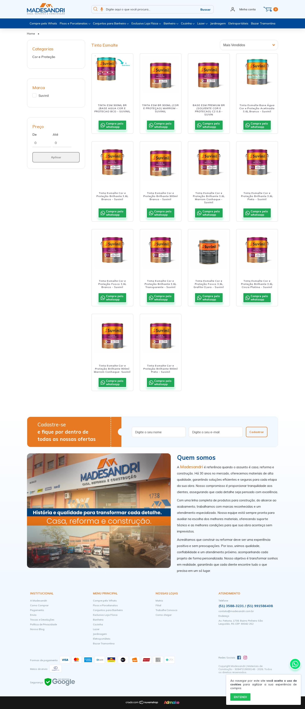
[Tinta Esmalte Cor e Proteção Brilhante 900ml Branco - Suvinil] (160, 163)
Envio (33, 614)
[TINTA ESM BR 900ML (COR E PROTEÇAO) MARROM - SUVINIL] (160, 75)
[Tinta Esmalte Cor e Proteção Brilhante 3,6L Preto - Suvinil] (257, 163)
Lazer (201, 23)
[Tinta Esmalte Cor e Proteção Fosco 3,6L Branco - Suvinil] (112, 251)
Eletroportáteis (238, 23)
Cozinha (187, 23)
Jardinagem (218, 23)
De (34, 134)
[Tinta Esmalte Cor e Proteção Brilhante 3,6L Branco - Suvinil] (112, 163)
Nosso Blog (37, 629)
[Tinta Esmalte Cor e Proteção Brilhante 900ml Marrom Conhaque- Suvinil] (112, 336)
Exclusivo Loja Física (145, 23)
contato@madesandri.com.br (236, 611)
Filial (158, 605)
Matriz (159, 600)
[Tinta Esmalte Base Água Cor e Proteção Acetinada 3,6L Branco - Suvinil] (257, 75)
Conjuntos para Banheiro (110, 23)
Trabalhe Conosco (166, 610)
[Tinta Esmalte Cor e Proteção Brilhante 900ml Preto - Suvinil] (160, 336)
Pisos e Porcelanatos (74, 23)
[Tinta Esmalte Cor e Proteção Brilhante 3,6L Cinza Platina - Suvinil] (257, 251)
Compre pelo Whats (43, 23)
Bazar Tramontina (263, 23)
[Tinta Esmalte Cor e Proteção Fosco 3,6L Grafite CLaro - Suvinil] (208, 251)
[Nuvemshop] (142, 703)
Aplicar (56, 157)
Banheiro (170, 23)
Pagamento (37, 610)
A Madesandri (38, 600)
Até (55, 134)
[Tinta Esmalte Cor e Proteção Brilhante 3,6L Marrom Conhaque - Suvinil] (208, 163)
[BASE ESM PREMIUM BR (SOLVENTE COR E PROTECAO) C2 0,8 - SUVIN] (208, 75)
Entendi (240, 697)
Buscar (205, 9)
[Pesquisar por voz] (101, 9)
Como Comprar (39, 605)
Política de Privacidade (43, 624)
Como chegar (164, 614)
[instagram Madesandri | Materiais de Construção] (245, 657)
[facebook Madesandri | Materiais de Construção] (239, 657)
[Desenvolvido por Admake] (171, 703)
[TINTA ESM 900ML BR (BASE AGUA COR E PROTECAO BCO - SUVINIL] (112, 75)
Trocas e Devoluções (42, 619)
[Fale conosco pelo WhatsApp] (295, 664)
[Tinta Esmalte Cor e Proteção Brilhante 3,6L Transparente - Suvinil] (160, 251)
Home (31, 33)
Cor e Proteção (43, 57)
